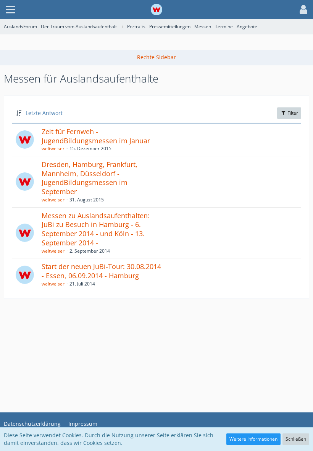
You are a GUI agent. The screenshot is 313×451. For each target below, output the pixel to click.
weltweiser (53, 148)
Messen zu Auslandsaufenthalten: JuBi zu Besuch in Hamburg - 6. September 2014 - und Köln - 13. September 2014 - (96, 229)
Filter (292, 113)
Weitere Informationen (253, 439)
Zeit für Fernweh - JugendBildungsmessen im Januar (96, 136)
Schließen (296, 439)
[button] (10, 9)
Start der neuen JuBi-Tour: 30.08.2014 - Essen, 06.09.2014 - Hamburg (101, 271)
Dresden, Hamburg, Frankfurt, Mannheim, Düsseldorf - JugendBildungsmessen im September (89, 178)
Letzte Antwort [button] (44, 113)
